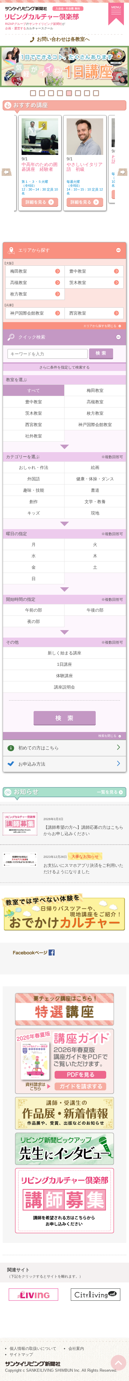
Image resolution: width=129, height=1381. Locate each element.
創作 (33, 501)
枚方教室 (18, 294)
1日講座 (64, 664)
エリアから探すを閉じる (99, 325)
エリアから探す (34, 250)
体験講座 (64, 675)
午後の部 (95, 610)
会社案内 (76, 1348)
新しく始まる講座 (64, 652)
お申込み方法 (31, 763)
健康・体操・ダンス (95, 478)
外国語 (33, 478)
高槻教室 (18, 282)
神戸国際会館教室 (27, 313)
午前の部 (33, 610)
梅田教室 (18, 271)
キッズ (33, 513)
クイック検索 (31, 336)
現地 (95, 513)
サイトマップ (21, 1354)
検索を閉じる (107, 735)
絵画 (95, 467)
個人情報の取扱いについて (33, 1348)
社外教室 (33, 436)
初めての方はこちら (38, 747)
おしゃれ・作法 (33, 467)
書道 (95, 490)
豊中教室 (77, 271)
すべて (33, 390)
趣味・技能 (33, 490)
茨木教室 (77, 282)
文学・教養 (95, 501)
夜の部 (33, 621)
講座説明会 (64, 687)
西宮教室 (77, 313)
